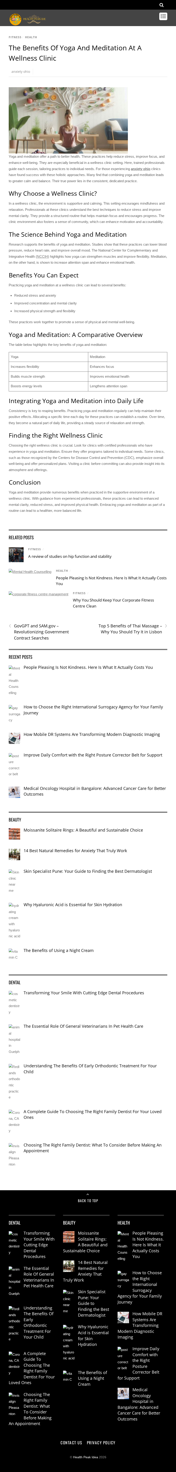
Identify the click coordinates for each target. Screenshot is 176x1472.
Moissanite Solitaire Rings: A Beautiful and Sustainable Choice (83, 830)
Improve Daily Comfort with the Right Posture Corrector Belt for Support (93, 755)
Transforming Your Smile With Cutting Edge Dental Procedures (84, 992)
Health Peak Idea (85, 1457)
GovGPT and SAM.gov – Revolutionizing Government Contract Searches (39, 632)
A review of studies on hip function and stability (70, 556)
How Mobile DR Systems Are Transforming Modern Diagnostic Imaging (92, 734)
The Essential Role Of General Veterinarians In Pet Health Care (83, 1026)
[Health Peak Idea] (28, 23)
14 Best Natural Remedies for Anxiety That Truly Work (75, 850)
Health (31, 37)
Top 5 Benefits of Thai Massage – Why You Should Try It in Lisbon (133, 629)
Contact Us (71, 1442)
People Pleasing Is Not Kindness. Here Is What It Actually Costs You (88, 667)
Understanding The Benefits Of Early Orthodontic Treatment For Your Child (90, 1068)
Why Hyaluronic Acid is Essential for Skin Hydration (73, 904)
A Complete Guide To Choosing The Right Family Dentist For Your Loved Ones (93, 1114)
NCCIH (42, 256)
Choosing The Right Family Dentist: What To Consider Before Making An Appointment (93, 1148)
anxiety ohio (20, 71)
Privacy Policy (101, 1442)
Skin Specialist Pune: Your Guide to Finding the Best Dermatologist (88, 871)
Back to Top (88, 1200)
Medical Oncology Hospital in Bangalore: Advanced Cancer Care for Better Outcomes (95, 791)
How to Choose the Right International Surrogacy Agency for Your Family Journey (93, 710)
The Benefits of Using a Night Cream (59, 950)
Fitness (15, 37)
